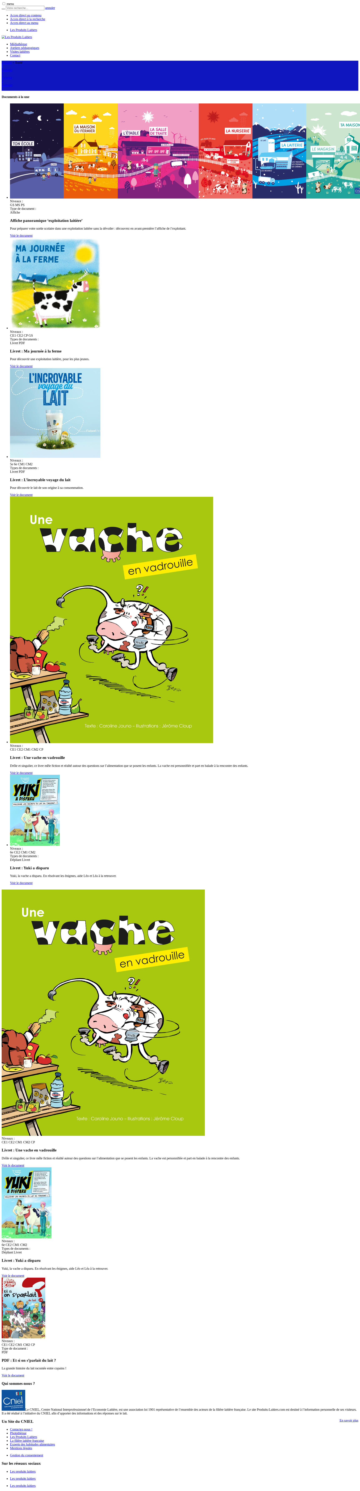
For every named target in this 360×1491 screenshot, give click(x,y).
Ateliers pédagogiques (24, 48)
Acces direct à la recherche (27, 19)
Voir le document (21, 235)
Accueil (7, 62)
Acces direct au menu (24, 23)
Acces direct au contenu (25, 15)
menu (10, 4)
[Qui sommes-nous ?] (13, 1409)
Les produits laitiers (23, 1471)
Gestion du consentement (26, 1455)
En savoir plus (349, 1420)
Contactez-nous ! (21, 1429)
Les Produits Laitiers (23, 30)
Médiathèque (18, 44)
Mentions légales (21, 1448)
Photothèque (18, 1433)
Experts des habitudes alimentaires (32, 1444)
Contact (15, 55)
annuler (50, 8)
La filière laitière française (27, 1440)
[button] (3, 3)
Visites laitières (20, 51)
